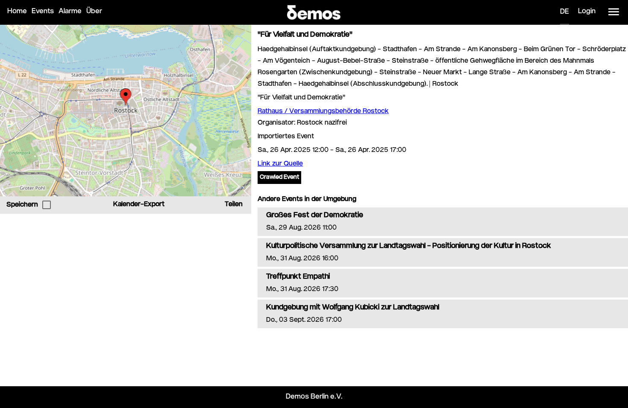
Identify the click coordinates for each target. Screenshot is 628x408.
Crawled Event (279, 178)
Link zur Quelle (280, 164)
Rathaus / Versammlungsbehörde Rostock (323, 111)
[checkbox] (46, 204)
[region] (125, 110)
